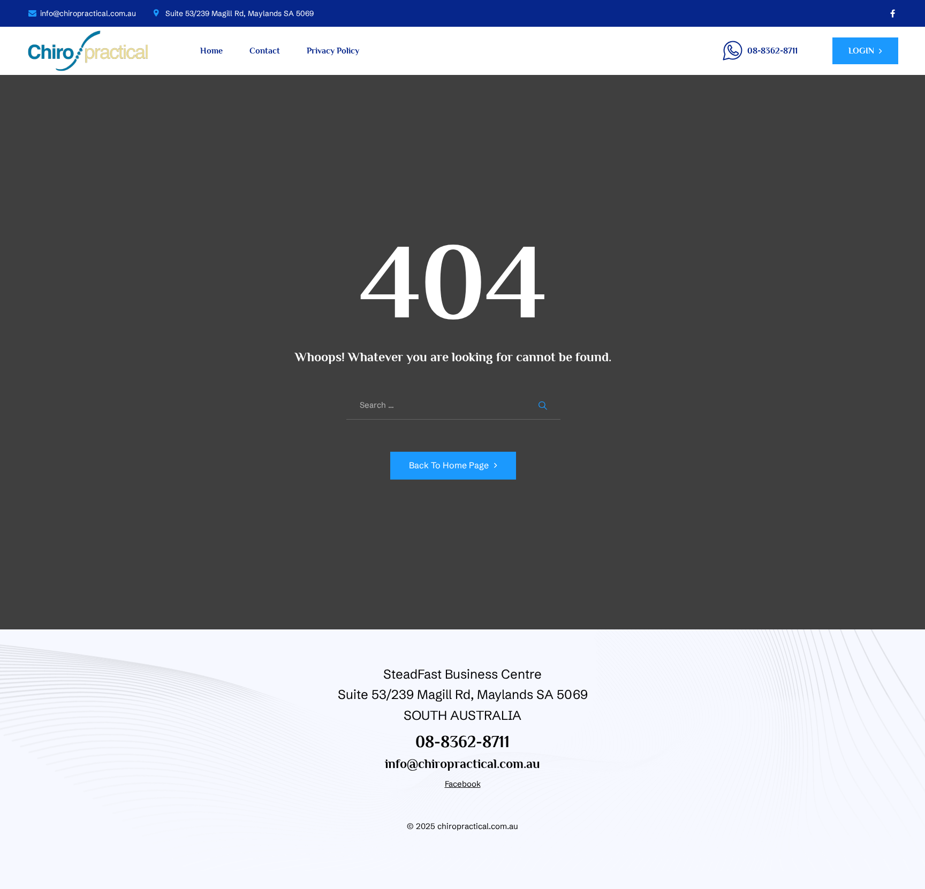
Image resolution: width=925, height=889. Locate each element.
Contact (264, 51)
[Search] (544, 405)
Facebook (463, 784)
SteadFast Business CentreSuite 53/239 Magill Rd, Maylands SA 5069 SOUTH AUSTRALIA (463, 694)
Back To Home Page (449, 465)
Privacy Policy (333, 51)
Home (211, 51)
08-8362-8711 (462, 742)
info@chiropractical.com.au (462, 763)
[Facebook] (892, 13)
